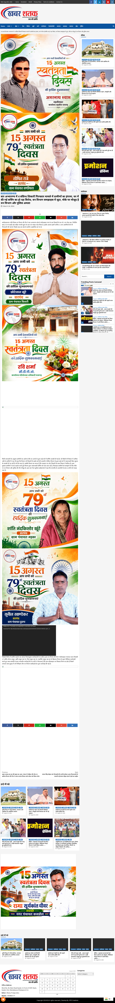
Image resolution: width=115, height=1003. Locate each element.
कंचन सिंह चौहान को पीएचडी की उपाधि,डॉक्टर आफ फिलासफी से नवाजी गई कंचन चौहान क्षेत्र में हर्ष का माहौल (60, 774)
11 (47, 982)
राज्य (8, 26)
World (30, 2)
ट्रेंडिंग (81, 26)
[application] (29, 640)
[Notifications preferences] (3, 999)
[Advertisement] (40, 394)
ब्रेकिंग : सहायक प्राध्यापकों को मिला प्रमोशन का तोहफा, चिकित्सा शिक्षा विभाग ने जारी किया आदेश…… (38, 843)
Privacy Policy (37, 2)
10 (42, 982)
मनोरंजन (43, 26)
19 (52, 985)
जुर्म (33, 26)
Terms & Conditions (48, 2)
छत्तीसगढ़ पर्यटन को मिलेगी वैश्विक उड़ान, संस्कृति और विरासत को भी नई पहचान (39, 811)
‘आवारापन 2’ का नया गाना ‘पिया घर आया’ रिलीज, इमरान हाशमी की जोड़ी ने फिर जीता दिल (95, 214)
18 (47, 985)
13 (57, 982)
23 (72, 985)
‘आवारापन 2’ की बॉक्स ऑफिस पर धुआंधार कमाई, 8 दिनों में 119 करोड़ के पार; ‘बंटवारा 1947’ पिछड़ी (96, 240)
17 (42, 985)
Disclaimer (24, 2)
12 (52, 982)
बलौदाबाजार (9, 193)
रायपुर (16, 807)
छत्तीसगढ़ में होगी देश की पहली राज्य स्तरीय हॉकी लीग (65, 810)
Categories (81, 971)
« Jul (57, 994)
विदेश (28, 26)
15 (67, 982)
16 (72, 982)
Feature (5, 807)
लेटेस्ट (14, 193)
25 (47, 988)
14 (62, 982)
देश (23, 26)
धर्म (38, 26)
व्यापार (59, 26)
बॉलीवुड (89, 236)
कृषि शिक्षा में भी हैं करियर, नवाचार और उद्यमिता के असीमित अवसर (12, 810)
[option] (97, 291)
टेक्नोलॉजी (51, 26)
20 (57, 985)
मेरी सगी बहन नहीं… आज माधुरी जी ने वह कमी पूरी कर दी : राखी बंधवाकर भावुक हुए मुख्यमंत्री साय (13, 843)
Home (17, 2)
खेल (16, 26)
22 (67, 985)
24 (42, 988)
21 (62, 985)
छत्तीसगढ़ (3, 193)
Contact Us (59, 2)
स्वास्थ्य (65, 26)
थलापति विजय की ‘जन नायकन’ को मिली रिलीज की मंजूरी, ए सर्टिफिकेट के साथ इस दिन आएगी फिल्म (96, 266)
